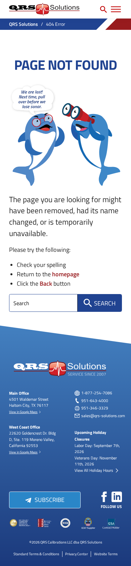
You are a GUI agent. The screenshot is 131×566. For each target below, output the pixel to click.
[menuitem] (36, 553)
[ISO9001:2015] (43, 523)
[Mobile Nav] (116, 9)
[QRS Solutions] (44, 9)
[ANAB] (20, 523)
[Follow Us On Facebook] (104, 497)
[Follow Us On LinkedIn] (117, 497)
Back (46, 283)
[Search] (103, 9)
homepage (65, 274)
